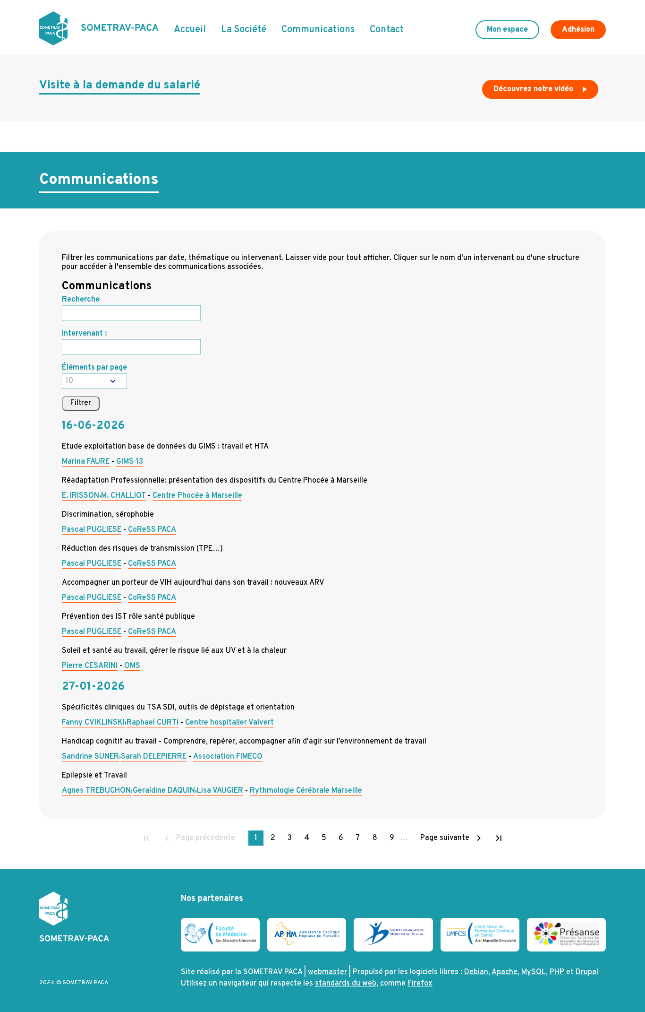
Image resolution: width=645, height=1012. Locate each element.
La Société (243, 30)
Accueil (190, 30)
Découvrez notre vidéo (534, 89)
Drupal (587, 972)
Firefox (420, 983)
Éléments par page (94, 367)
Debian (476, 972)
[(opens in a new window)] (220, 942)
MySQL (533, 972)
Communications (318, 30)
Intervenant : (84, 333)
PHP (557, 972)
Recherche (81, 299)
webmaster (327, 972)
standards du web (345, 983)
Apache (505, 972)
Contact (387, 30)
